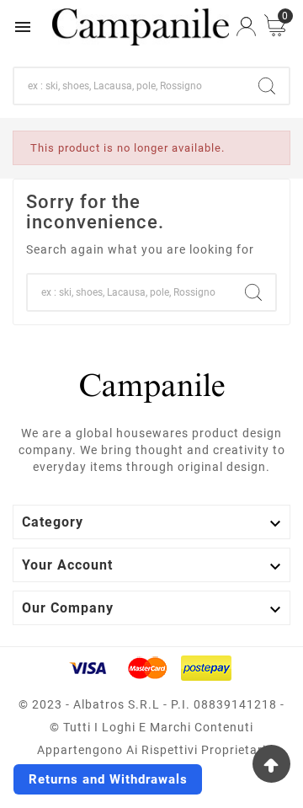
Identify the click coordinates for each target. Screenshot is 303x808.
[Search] (266, 86)
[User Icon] (246, 26)
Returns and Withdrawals (108, 779)
